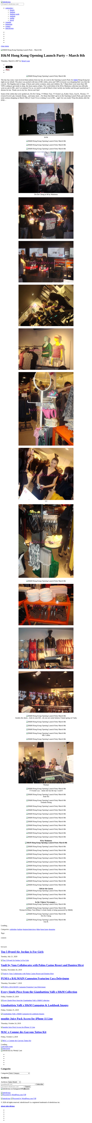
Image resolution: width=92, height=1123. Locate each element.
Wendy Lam (25, 61)
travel (12, 20)
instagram (8, 24)
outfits (12, 18)
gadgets (12, 16)
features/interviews (29, 929)
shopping (52, 929)
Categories (4, 1073)
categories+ (9, 8)
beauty (12, 10)
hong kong (44, 929)
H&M (75, 80)
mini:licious (9, 28)
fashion (12, 12)
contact (7, 26)
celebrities (13, 929)
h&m (38, 929)
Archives (4, 1082)
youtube (8, 22)
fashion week (14, 14)
